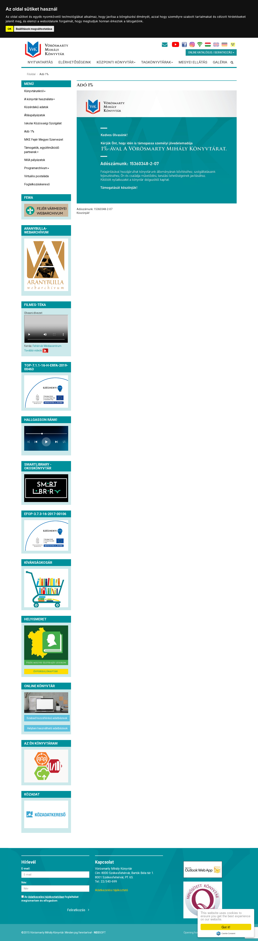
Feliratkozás (76, 910)
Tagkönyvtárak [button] (156, 62)
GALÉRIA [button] (220, 62)
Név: (24, 882)
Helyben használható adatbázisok (47, 728)
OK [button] (10, 28)
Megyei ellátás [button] (192, 62)
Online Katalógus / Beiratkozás (210, 52)
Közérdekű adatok (36, 107)
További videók (33, 350)
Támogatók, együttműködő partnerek (41, 150)
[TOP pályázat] (46, 391)
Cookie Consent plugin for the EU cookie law (225, 933)
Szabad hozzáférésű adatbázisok (47, 718)
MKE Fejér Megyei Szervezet (43, 139)
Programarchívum (35, 168)
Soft (100, 932)
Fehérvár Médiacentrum (47, 345)
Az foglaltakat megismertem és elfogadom (50, 898)
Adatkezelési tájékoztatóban (46, 896)
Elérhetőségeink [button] (74, 62)
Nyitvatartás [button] (40, 62)
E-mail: (25, 868)
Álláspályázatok (34, 115)
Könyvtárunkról (34, 91)
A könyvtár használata (38, 99)
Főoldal (31, 74)
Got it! (226, 927)
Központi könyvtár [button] (115, 62)
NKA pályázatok (34, 160)
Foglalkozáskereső (37, 184)
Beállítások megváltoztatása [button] (34, 28)
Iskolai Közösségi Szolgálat (43, 123)
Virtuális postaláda (36, 176)
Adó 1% (29, 131)
